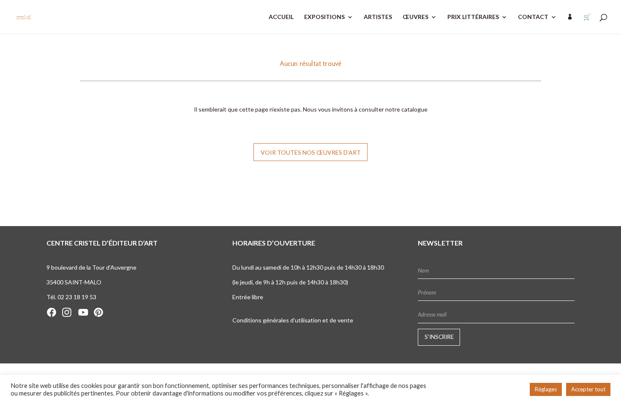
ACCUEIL (281, 17)
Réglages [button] (546, 389)
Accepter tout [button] (588, 389)
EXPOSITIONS (324, 17)
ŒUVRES (415, 17)
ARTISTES (378, 17)
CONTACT (533, 17)
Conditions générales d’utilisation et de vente (292, 320)
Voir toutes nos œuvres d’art (311, 152)
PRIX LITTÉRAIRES (473, 17)
